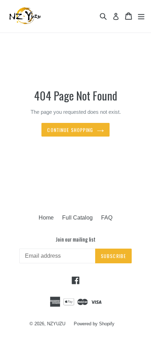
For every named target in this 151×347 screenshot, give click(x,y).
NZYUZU (56, 323)
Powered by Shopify (94, 323)
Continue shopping (70, 129)
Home (46, 218)
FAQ (106, 218)
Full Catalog (77, 218)
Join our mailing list (75, 239)
